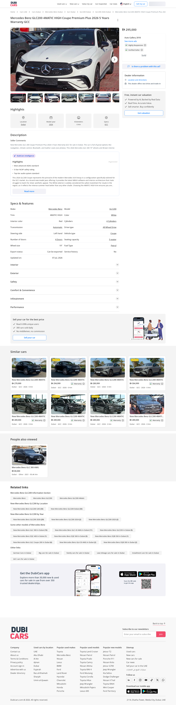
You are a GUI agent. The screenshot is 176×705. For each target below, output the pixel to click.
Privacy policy (16, 662)
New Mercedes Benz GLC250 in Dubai (115, 530)
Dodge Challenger (111, 676)
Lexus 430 (84, 691)
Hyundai (60, 676)
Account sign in (17, 666)
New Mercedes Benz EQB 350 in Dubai (110, 536)
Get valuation (144, 113)
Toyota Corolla (86, 676)
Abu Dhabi (38, 655)
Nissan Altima (86, 666)
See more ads (131, 41)
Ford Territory (109, 691)
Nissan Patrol (86, 655)
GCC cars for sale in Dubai (23, 559)
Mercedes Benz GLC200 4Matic (72, 498)
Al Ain (36, 658)
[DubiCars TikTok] (151, 680)
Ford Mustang (86, 673)
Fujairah (37, 669)
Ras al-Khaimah (41, 673)
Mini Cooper (108, 687)
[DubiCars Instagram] (140, 680)
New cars (130, 655)
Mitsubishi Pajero (88, 687)
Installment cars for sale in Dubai (145, 553)
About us (14, 655)
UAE (35, 651)
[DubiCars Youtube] (146, 680)
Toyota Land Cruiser (89, 651)
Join (161, 634)
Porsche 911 (108, 658)
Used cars (130, 651)
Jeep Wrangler (86, 684)
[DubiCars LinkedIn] (129, 680)
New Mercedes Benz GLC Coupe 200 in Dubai (31, 542)
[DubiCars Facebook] (134, 680)
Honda (60, 687)
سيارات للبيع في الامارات (136, 670)
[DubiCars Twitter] (157, 680)
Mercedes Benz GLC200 (42, 498)
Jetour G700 (108, 666)
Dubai (36, 666)
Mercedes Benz (19, 498)
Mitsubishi (61, 684)
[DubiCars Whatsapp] (163, 680)
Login (157, 4)
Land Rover (62, 673)
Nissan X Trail (109, 680)
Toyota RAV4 (108, 684)
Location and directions (137, 80)
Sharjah (37, 676)
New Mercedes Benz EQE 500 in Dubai (69, 536)
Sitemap (130, 647)
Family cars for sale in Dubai (78, 553)
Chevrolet (61, 680)
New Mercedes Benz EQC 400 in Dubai (28, 536)
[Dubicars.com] (19, 633)
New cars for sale (134, 658)
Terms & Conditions (19, 658)
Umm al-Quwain (41, 680)
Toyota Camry (86, 662)
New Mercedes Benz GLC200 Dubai (65, 509)
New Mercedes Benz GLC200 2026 (26, 519)
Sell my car (140, 4)
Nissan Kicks (108, 662)
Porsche (60, 691)
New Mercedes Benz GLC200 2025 (102, 519)
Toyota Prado (86, 658)
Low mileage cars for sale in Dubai (111, 553)
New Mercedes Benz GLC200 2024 (65, 519)
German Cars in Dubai (22, 553)
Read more (29, 191)
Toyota (60, 651)
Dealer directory (17, 673)
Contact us (15, 651)
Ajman (36, 662)
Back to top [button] (158, 623)
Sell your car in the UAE (136, 666)
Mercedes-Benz (64, 655)
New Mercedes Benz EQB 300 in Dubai (119, 542)
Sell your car (29, 337)
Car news (130, 662)
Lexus (59, 662)
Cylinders (111, 221)
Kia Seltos (107, 673)
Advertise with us (18, 669)
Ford (59, 669)
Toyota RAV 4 (86, 669)
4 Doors (58, 239)
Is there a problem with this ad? (146, 66)
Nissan (60, 658)
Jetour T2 (107, 651)
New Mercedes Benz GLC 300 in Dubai (28, 530)
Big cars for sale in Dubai (49, 553)
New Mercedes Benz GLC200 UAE (26, 509)
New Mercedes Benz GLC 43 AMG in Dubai (72, 530)
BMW (59, 666)
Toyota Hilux (85, 680)
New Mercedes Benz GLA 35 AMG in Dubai (77, 542)
